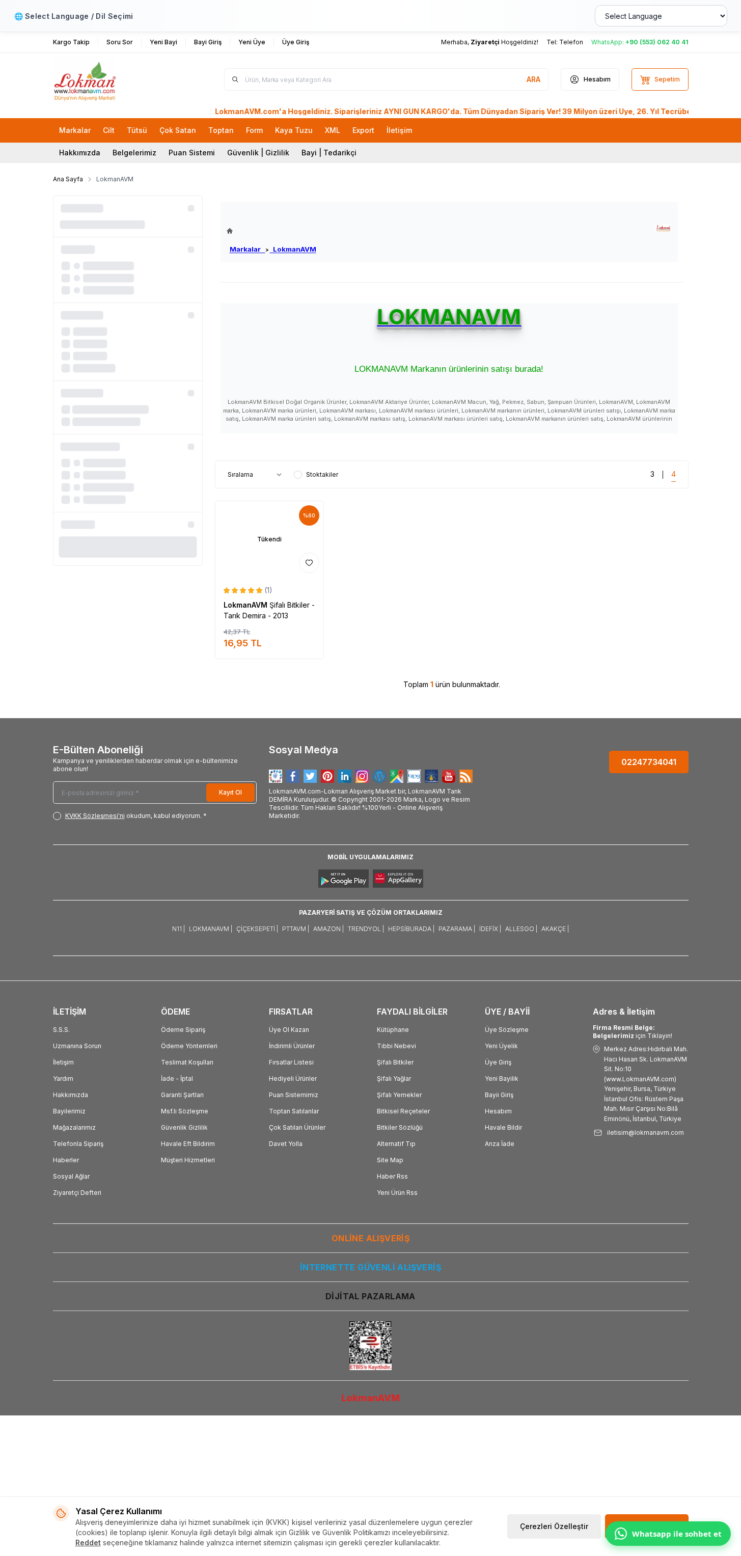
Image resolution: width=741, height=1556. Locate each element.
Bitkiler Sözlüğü (400, 1127)
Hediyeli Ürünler (293, 1078)
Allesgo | (521, 929)
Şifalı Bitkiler (395, 1062)
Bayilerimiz (69, 1111)
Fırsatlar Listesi (291, 1062)
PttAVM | (295, 929)
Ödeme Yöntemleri (189, 1046)
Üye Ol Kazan (289, 1029)
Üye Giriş (498, 1062)
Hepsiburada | (411, 929)
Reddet (88, 1542)
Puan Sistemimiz (293, 1095)
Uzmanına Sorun (77, 1046)
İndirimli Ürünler (292, 1046)
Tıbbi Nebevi (396, 1046)
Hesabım (498, 1111)
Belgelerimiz (134, 152)
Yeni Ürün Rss (397, 1192)
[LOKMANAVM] (663, 228)
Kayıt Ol (230, 792)
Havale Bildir (503, 1127)
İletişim (63, 1062)
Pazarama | (456, 929)
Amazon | (328, 929)
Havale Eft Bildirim (188, 1144)
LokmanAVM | (210, 929)
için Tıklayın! (632, 1032)
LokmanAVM (293, 249)
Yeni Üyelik (501, 1046)
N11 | (178, 929)
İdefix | (490, 929)
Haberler (66, 1160)
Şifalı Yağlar (394, 1078)
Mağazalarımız (74, 1127)
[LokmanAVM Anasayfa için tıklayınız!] (271, 231)
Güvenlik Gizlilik (184, 1127)
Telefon (571, 42)
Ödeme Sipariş (183, 1029)
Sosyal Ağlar (71, 1176)
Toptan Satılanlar (294, 1111)
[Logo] (114, 79)
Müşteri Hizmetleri (188, 1160)
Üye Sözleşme (507, 1029)
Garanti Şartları (182, 1095)
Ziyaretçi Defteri (77, 1192)
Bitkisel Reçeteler (403, 1111)
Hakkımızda (79, 152)
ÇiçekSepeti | (257, 929)
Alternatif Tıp (396, 1144)
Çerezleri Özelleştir (554, 1526)
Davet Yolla (286, 1144)
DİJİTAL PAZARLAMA (370, 1296)
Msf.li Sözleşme (184, 1111)
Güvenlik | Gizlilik (258, 152)
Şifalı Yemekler (399, 1095)
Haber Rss (392, 1176)
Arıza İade (499, 1144)
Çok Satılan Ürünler (297, 1127)
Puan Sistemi (192, 152)
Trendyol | (366, 929)
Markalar (247, 249)
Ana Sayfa (68, 179)
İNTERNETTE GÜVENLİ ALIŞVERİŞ (370, 1267)
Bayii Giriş (499, 1095)
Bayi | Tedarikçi (328, 152)
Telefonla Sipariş (78, 1144)
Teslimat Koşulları (187, 1062)
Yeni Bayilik (501, 1078)
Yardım (63, 1078)
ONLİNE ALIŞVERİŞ (370, 1238)
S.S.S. (61, 1029)
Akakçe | (555, 929)
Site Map (390, 1160)
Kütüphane (393, 1029)
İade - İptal (177, 1078)
